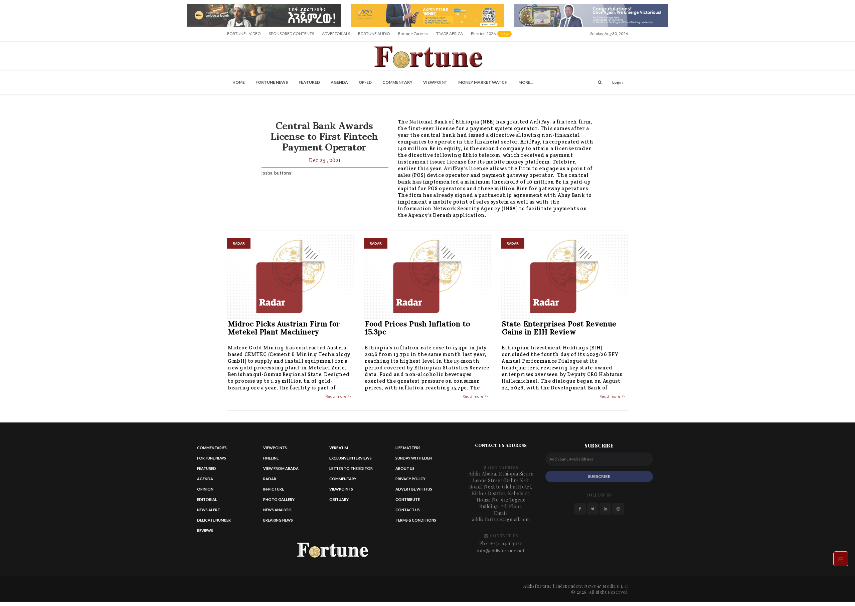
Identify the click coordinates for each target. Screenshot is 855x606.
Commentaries (212, 447)
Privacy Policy (410, 479)
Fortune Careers (413, 33)
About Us (404, 468)
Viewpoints (275, 447)
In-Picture (273, 489)
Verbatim (338, 447)
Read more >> (338, 396)
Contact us (407, 510)
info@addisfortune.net (501, 550)
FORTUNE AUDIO (374, 33)
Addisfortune (537, 586)
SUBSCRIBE (599, 476)
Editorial (207, 499)
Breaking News (278, 520)
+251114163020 (506, 543)
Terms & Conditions (415, 520)
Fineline (271, 458)
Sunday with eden (413, 458)
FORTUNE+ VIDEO (244, 33)
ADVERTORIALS (336, 33)
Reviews (205, 530)
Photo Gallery (279, 499)
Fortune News (271, 82)
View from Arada (281, 468)
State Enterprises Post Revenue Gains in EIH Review (559, 327)
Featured (309, 82)
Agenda (339, 82)
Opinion (205, 489)
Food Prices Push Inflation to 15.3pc (417, 327)
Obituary (339, 499)
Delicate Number (214, 520)
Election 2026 (492, 36)
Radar (269, 479)
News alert (208, 510)
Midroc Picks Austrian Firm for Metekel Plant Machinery (284, 327)
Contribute (407, 499)
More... (525, 82)
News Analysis (277, 510)
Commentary (397, 82)
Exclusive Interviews (350, 458)
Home (238, 82)
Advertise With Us (413, 489)
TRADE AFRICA (449, 33)
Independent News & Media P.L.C (591, 586)
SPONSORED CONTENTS (291, 33)
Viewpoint (435, 82)
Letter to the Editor (351, 468)
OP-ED (365, 82)
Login (617, 82)
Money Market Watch (483, 82)
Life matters (407, 447)
